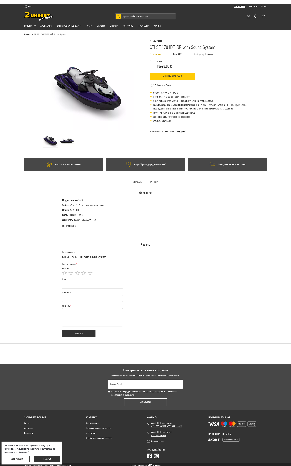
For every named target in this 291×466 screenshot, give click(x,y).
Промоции (143, 25)
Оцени (210, 54)
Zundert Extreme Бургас (162, 434)
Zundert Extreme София (166, 425)
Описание (138, 182)
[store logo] (38, 16)
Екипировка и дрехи (68, 25)
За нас (264, 6)
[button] (30, 6)
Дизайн (114, 25)
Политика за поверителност (98, 428)
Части (89, 25)
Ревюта (154, 182)
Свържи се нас (157, 441)
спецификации (69, 225)
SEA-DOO (169, 131)
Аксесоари (46, 25)
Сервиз (101, 25)
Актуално (128, 25)
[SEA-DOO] (181, 131)
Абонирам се (145, 402)
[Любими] (256, 16)
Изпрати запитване (172, 76)
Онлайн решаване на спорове (99, 438)
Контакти (253, 6)
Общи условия (92, 423)
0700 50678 (239, 6)
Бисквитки (90, 433)
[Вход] (249, 16)
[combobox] (145, 16)
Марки (157, 25)
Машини (28, 25)
